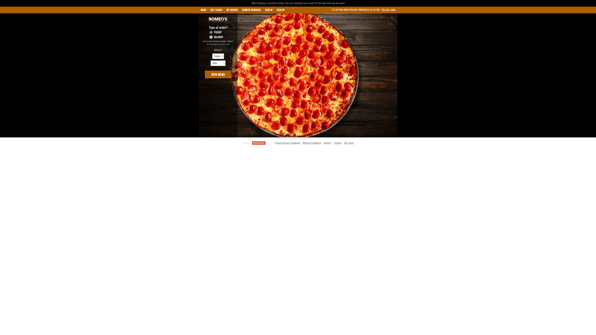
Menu (203, 10)
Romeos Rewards (251, 10)
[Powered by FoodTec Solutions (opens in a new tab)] (254, 142)
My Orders (232, 10)
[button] (218, 19)
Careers (327, 142)
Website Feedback (312, 142)
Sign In (268, 10)
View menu (218, 74)
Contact (338, 142)
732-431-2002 (388, 9)
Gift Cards (349, 142)
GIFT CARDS (216, 10)
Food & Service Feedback (287, 142)
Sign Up (280, 10)
